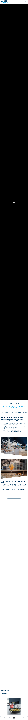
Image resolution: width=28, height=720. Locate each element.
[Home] (4, 717)
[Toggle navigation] (25, 1)
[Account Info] (23, 718)
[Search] (9, 717)
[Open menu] (14, 718)
